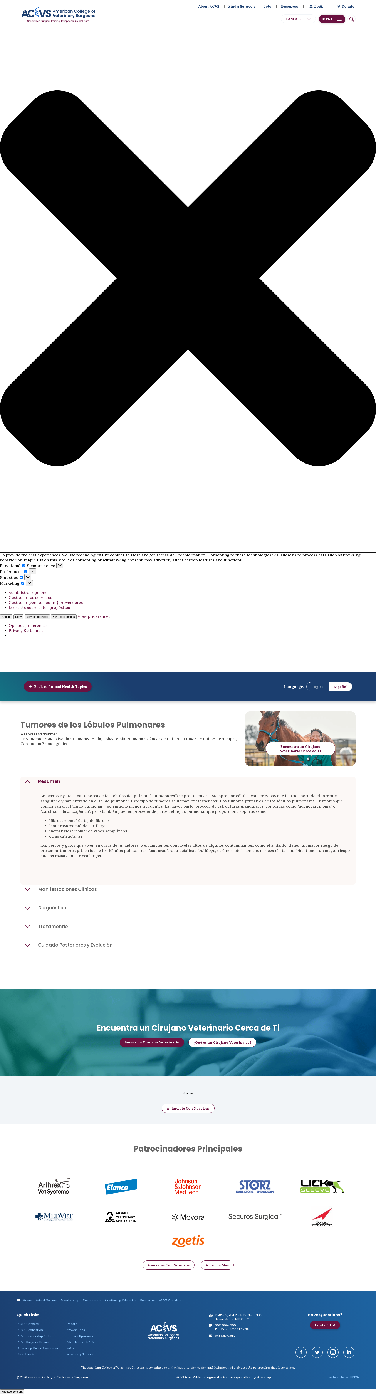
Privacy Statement (26, 630)
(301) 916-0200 (225, 1325)
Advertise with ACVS (81, 1342)
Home (27, 1300)
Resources (289, 6)
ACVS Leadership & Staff (36, 1336)
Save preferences (64, 616)
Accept (6, 616)
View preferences (37, 616)
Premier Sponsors (79, 1336)
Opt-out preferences (28, 625)
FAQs (70, 1348)
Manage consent (12, 1391)
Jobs (268, 6)
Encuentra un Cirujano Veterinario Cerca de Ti (300, 748)
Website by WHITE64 (344, 1377)
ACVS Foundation (171, 1300)
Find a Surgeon (241, 6)
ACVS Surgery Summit (34, 1342)
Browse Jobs (75, 1330)
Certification (92, 1300)
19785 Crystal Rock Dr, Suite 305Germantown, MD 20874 (238, 1317)
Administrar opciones (29, 592)
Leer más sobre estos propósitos (39, 607)
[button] (188, 279)
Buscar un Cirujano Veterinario (151, 1042)
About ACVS (208, 6)
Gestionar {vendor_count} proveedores (46, 602)
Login (319, 6)
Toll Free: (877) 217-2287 (232, 1329)
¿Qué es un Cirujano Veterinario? (222, 1042)
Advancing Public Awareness (38, 1348)
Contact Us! (325, 1325)
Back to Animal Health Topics (60, 686)
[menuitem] (318, 686)
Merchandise (27, 1354)
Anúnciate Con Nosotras (188, 1108)
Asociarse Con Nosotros (169, 1265)
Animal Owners (46, 1300)
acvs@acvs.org (225, 1335)
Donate (348, 6)
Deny (18, 616)
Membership (70, 1300)
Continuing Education (120, 1300)
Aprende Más (217, 1265)
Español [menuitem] (340, 686)
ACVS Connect (28, 1324)
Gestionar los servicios (30, 597)
